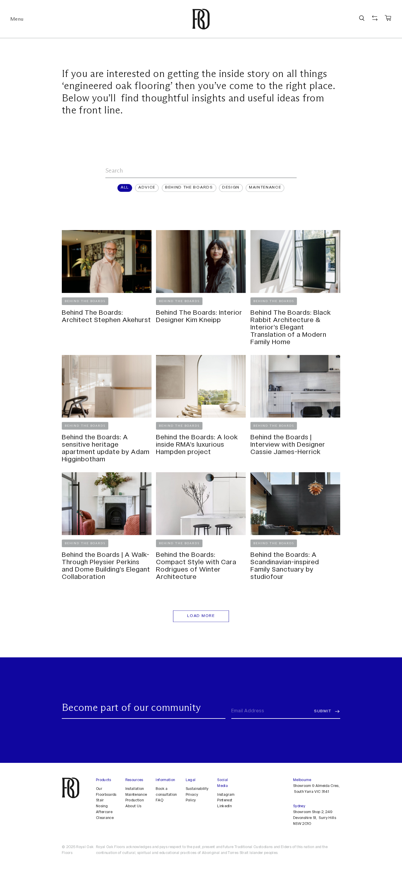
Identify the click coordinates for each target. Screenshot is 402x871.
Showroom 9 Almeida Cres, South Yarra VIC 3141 (316, 788)
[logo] (201, 19)
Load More (201, 616)
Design (231, 187)
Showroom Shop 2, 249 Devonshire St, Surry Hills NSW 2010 (314, 818)
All (125, 187)
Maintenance (265, 187)
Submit (322, 711)
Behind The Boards (189, 187)
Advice (146, 187)
